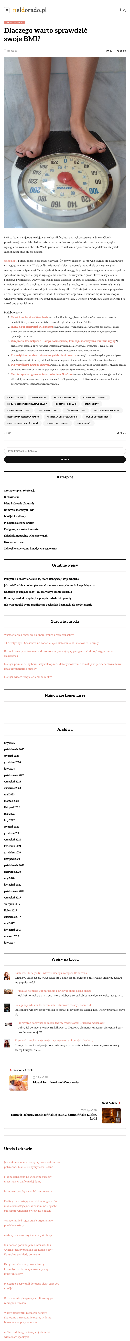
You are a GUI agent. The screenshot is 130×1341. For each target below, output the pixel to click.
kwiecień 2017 (12, 929)
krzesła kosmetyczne (18, 410)
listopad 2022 (12, 807)
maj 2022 (9, 813)
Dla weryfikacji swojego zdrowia (30, 364)
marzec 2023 (11, 801)
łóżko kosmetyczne (76, 410)
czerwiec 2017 (12, 917)
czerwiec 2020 (12, 871)
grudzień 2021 (12, 833)
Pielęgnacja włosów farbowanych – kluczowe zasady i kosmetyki (53, 1005)
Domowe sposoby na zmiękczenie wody (28, 1191)
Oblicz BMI (10, 261)
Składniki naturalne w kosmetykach (26, 535)
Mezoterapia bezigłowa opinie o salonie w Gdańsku (42, 374)
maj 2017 (9, 923)
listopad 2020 (12, 859)
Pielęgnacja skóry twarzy (19, 522)
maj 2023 (9, 794)
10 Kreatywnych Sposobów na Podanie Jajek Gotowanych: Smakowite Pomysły (51, 643)
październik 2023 (14, 775)
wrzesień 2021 (12, 839)
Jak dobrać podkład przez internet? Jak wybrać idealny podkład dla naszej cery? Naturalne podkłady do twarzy (28, 1249)
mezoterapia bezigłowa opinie (62, 417)
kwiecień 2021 (12, 846)
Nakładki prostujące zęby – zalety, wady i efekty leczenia (38, 592)
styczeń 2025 (11, 755)
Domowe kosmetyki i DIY (19, 510)
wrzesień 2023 (12, 781)
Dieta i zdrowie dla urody (19, 503)
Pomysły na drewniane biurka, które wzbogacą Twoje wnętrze (41, 579)
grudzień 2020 (12, 852)
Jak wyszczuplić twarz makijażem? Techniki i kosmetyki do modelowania (48, 604)
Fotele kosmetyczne (64, 397)
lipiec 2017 (10, 910)
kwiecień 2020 (12, 884)
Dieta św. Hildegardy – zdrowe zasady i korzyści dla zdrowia (51, 973)
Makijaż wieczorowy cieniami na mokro (28, 677)
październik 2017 (14, 891)
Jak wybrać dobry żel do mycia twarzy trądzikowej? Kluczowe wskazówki (61, 1023)
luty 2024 (9, 768)
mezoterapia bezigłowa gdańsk (23, 417)
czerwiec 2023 (12, 788)
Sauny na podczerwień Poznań (22, 423)
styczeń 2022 (11, 826)
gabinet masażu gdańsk (95, 397)
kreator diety (92, 404)
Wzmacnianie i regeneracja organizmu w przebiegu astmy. (39, 635)
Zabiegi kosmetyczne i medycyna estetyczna (30, 548)
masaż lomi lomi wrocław (107, 410)
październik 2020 (14, 865)
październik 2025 (14, 749)
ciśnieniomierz (38, 397)
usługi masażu (84, 423)
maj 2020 (9, 878)
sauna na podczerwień (97, 417)
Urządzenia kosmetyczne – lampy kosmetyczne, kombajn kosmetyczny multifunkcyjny (63, 341)
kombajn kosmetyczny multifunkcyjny (27, 404)
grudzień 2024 (12, 762)
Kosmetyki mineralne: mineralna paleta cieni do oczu (43, 355)
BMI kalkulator (15, 397)
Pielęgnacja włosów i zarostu (21, 529)
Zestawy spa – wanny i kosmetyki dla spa (28, 1235)
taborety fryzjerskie (57, 423)
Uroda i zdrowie (15, 22)
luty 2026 (9, 743)
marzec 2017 (11, 936)
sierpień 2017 (12, 904)
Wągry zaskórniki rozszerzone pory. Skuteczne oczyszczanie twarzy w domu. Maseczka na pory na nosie (28, 1317)
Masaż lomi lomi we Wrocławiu (30, 317)
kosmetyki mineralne (66, 404)
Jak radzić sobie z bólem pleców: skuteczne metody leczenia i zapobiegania (49, 585)
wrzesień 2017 (12, 897)
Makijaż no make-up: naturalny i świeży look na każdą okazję (54, 991)
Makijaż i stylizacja (15, 516)
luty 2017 (9, 942)
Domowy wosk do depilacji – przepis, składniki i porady (37, 598)
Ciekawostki (11, 497)
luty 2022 (9, 820)
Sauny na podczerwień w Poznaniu (32, 326)
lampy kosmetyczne (48, 410)
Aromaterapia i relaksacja (19, 490)
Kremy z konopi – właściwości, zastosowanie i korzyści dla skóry (54, 1040)
